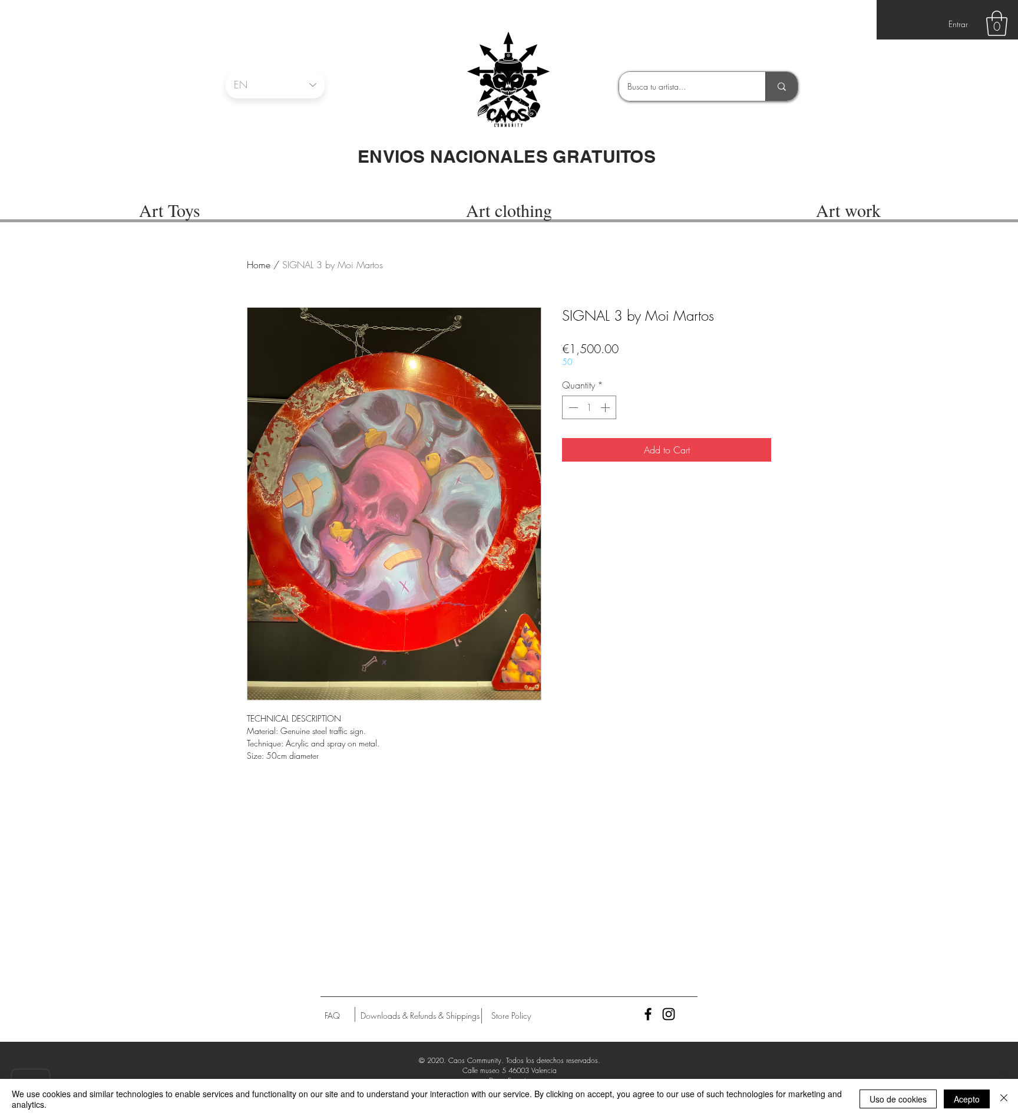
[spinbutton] (589, 407)
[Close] (1004, 1099)
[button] (996, 23)
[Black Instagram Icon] (668, 1014)
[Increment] (606, 407)
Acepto (967, 1099)
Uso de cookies (898, 1099)
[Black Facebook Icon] (648, 1014)
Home (258, 264)
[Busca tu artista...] (781, 86)
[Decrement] (572, 407)
